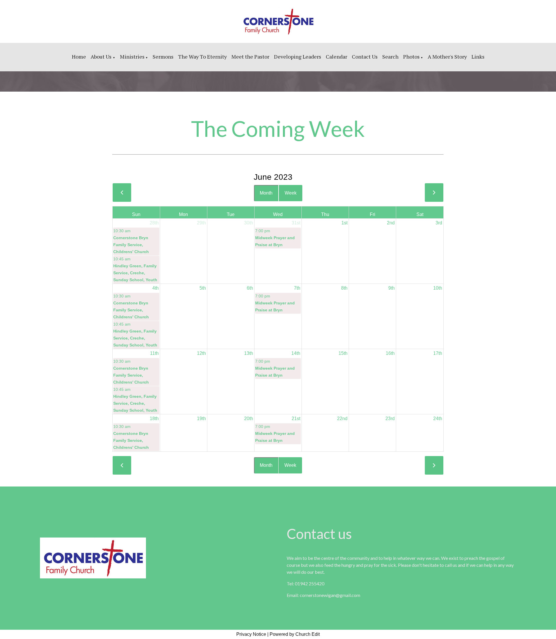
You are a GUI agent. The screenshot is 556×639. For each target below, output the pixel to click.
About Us (102, 56)
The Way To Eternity (202, 56)
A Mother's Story (447, 56)
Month (266, 192)
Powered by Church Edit (295, 634)
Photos (411, 56)
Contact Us (365, 56)
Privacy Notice (251, 634)
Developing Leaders (297, 56)
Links (477, 56)
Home (79, 56)
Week (291, 192)
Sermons (163, 56)
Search (390, 56)
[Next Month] (434, 192)
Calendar (336, 56)
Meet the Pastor (250, 56)
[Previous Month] (121, 192)
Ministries (132, 56)
